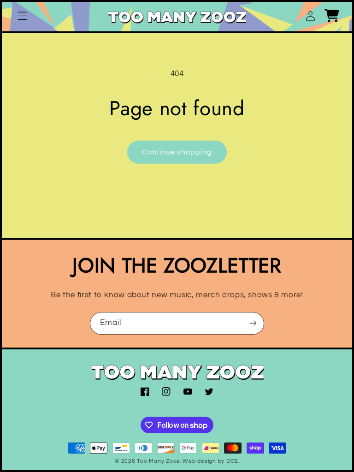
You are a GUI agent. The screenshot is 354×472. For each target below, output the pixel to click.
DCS (232, 461)
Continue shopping (177, 152)
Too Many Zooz (158, 461)
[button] (22, 15)
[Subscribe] (253, 323)
